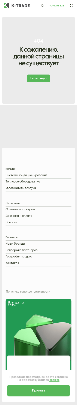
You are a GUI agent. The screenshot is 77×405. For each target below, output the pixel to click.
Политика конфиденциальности (28, 291)
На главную (38, 78)
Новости (11, 222)
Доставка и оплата (19, 216)
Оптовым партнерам (20, 209)
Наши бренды (15, 243)
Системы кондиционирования (26, 175)
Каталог (10, 169)
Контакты (12, 263)
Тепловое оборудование (23, 181)
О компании (13, 203)
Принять (38, 390)
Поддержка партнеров (21, 250)
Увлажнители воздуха (21, 188)
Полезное (12, 237)
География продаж (19, 256)
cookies (54, 379)
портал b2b (56, 5)
